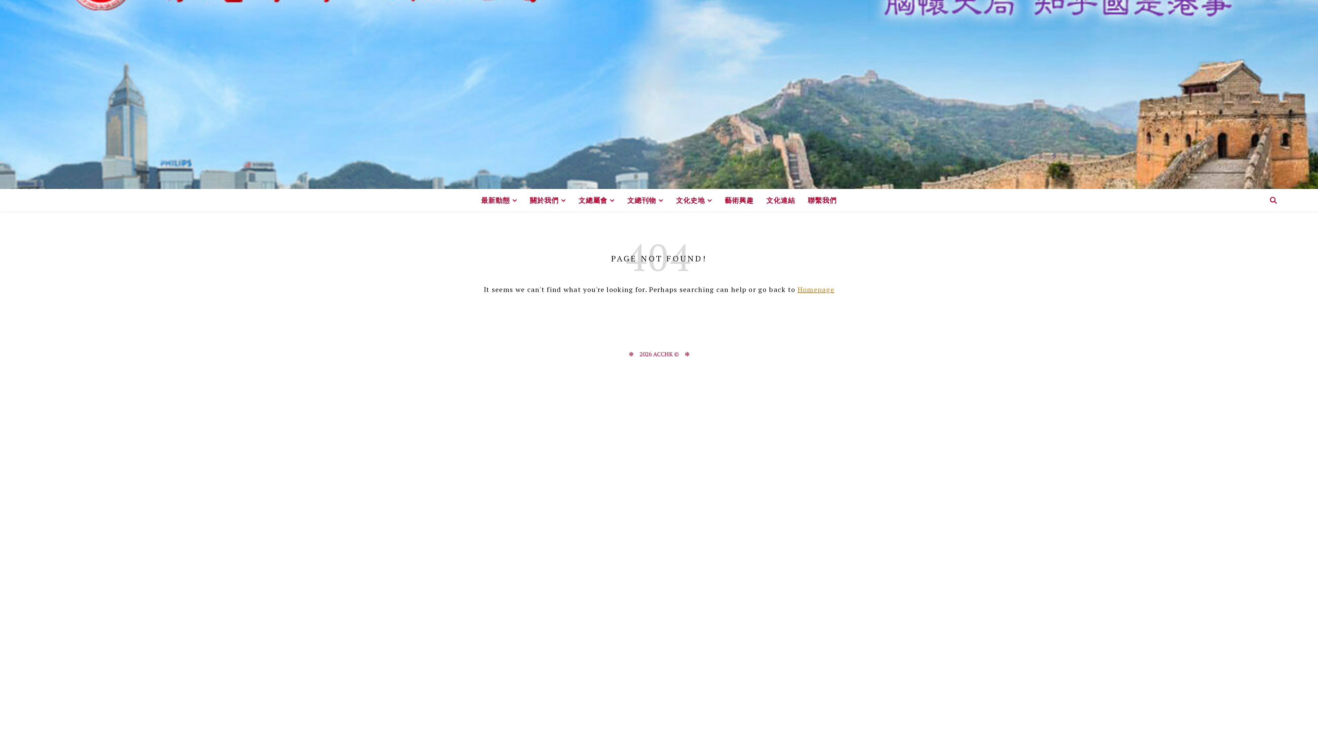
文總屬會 (593, 200)
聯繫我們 (822, 200)
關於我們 (544, 200)
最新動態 (495, 200)
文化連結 (780, 200)
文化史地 (690, 200)
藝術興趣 (739, 200)
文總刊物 (641, 200)
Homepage (816, 289)
